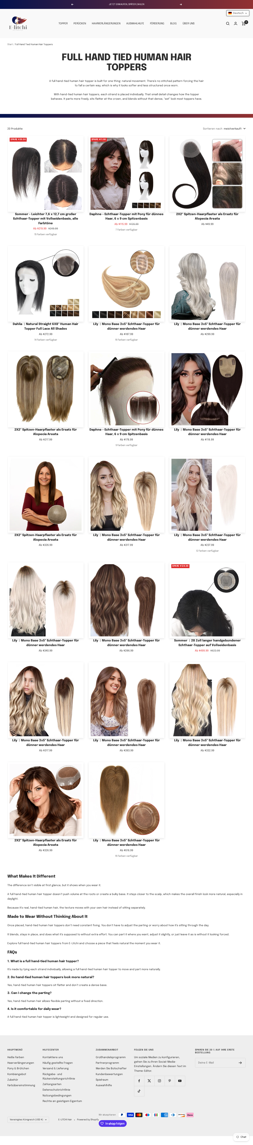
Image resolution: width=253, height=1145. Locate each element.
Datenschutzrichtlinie (56, 1090)
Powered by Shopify (88, 1120)
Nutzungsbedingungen (57, 1095)
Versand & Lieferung (56, 1068)
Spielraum (102, 1080)
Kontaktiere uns (53, 1057)
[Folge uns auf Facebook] (139, 1081)
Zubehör (12, 1080)
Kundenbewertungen (109, 1074)
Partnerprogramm (107, 1063)
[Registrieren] (240, 1062)
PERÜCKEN (80, 23)
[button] (238, 13)
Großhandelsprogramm (111, 1057)
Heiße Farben (15, 1057)
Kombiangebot (16, 1074)
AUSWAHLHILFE (135, 23)
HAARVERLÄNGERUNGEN (106, 23)
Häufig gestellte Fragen (58, 1063)
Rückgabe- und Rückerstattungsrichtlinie (59, 1076)
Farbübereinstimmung (21, 1085)
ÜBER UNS (188, 23)
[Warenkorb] (244, 23)
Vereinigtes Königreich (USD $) (26, 1120)
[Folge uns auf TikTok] (139, 1091)
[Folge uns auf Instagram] (159, 1081)
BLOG (173, 23)
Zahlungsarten (52, 1084)
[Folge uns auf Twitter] (149, 1081)
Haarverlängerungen (20, 1063)
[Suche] (227, 23)
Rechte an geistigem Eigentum (62, 1101)
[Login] (235, 23)
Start (10, 44)
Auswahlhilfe (104, 1085)
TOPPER (63, 23)
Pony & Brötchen (18, 1068)
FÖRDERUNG (157, 23)
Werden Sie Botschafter (111, 1068)
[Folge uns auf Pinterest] (170, 1081)
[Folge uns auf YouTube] (180, 1081)
